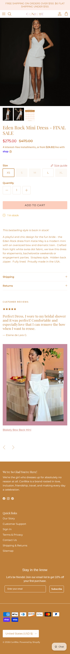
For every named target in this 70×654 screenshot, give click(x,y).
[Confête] (35, 14)
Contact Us (10, 540)
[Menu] (3, 14)
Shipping (8, 276)
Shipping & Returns (15, 545)
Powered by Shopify (30, 642)
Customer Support (14, 523)
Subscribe (56, 589)
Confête (14, 642)
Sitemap (8, 550)
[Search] (11, 14)
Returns (8, 285)
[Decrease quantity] (7, 190)
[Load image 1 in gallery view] (35, 62)
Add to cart (35, 205)
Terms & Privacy (13, 534)
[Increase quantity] (26, 190)
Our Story (9, 518)
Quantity (8, 183)
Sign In (7, 529)
